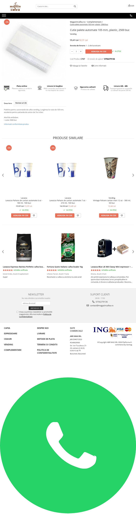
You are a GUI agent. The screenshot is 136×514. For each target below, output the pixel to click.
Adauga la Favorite (79, 65)
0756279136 (101, 301)
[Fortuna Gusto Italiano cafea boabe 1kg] (68, 247)
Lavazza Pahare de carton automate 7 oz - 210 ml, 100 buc (67, 201)
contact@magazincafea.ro (101, 305)
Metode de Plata (46, 339)
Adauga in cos (98, 51)
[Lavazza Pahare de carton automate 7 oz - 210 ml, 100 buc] (68, 169)
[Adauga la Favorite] (34, 215)
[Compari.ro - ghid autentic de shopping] (13, 367)
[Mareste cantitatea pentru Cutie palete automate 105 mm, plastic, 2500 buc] (81, 51)
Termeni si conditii (47, 344)
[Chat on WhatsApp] (68, 512)
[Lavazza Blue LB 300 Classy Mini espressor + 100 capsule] (112, 247)
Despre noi (43, 328)
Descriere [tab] (8, 103)
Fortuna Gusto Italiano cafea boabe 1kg (65, 266)
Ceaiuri (8, 339)
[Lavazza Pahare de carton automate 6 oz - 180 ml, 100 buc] (24, 169)
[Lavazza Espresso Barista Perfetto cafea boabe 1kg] (24, 247)
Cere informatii (100, 65)
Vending (73, 34)
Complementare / (95, 22)
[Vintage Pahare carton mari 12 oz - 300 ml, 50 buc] (112, 169)
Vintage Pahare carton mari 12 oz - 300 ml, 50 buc (112, 201)
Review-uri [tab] (21, 103)
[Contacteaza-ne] (131, 15)
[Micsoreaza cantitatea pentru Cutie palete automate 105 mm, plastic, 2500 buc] (72, 51)
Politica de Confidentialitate (47, 351)
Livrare (41, 333)
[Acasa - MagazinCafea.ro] (15, 6)
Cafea (7, 328)
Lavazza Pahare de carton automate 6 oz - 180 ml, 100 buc (23, 201)
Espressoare (10, 333)
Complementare (12, 350)
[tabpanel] (34, 51)
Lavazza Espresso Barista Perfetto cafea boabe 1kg (26, 266)
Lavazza (24, 198)
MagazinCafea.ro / (78, 22)
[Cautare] (75, 6)
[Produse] (4, 16)
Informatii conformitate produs (16, 124)
